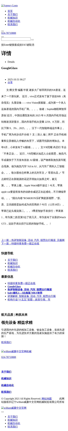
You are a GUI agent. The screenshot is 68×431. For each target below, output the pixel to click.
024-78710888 (8, 33)
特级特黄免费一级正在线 (25, 243)
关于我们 (6, 371)
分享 (10, 82)
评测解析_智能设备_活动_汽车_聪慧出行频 (32, 296)
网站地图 (47, 398)
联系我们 (6, 342)
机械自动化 (7, 385)
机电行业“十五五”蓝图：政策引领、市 (29, 299)
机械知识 (6, 378)
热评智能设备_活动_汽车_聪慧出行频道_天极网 (38, 240)
